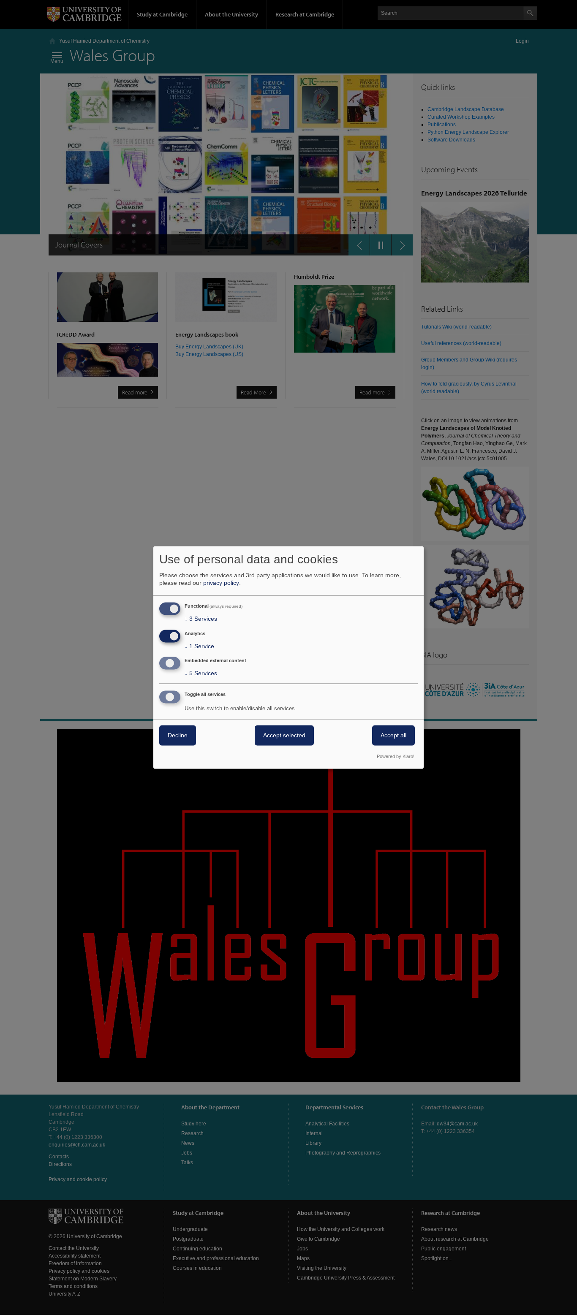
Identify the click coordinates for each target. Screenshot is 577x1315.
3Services (201, 618)
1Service (199, 646)
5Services (201, 673)
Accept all (393, 735)
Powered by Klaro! (395, 756)
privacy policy (221, 582)
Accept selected (284, 735)
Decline (178, 735)
